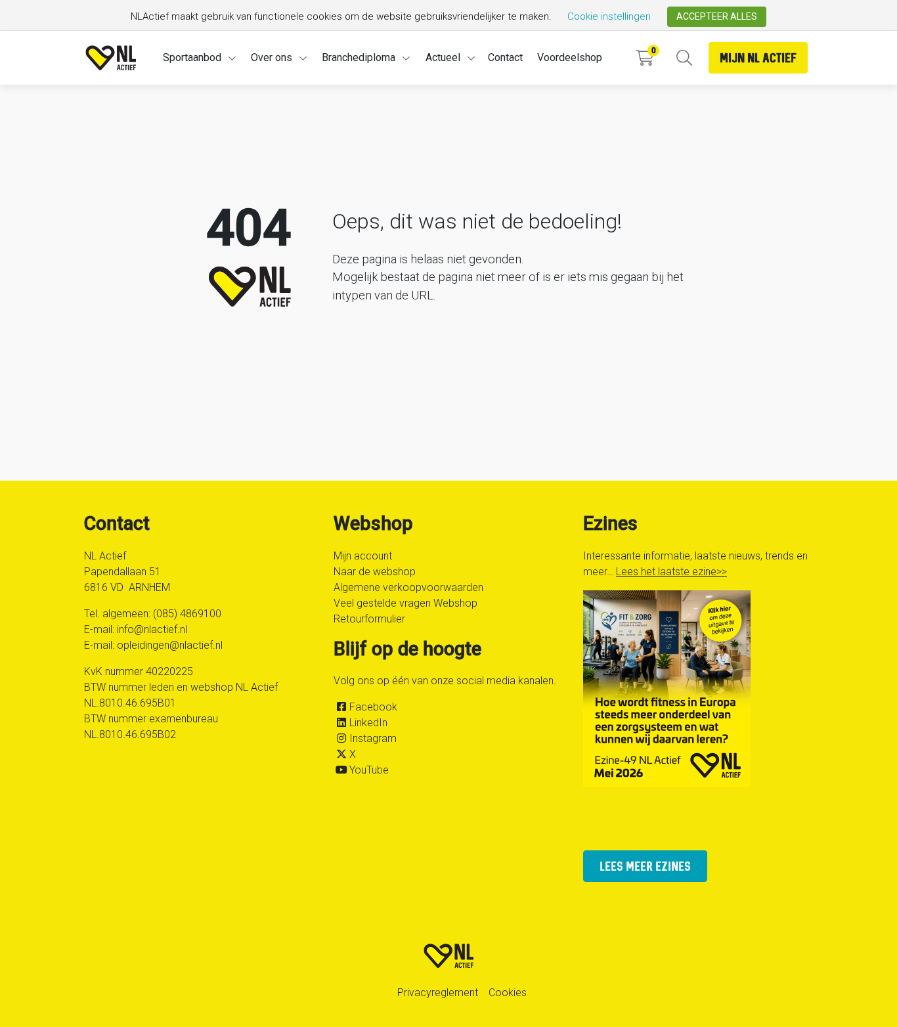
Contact (505, 57)
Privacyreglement (437, 992)
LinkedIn (368, 722)
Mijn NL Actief (758, 57)
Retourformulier (369, 619)
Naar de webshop (375, 571)
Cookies (508, 992)
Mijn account (363, 556)
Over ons (271, 57)
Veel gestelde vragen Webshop (405, 603)
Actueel (443, 57)
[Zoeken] (684, 58)
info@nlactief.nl (152, 629)
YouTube (369, 770)
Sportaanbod (192, 57)
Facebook (373, 707)
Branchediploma (358, 57)
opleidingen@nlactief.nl (170, 645)
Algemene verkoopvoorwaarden (408, 587)
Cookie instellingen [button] (609, 16)
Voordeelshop (569, 57)
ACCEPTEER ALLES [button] (716, 16)
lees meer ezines (645, 865)
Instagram (373, 738)
